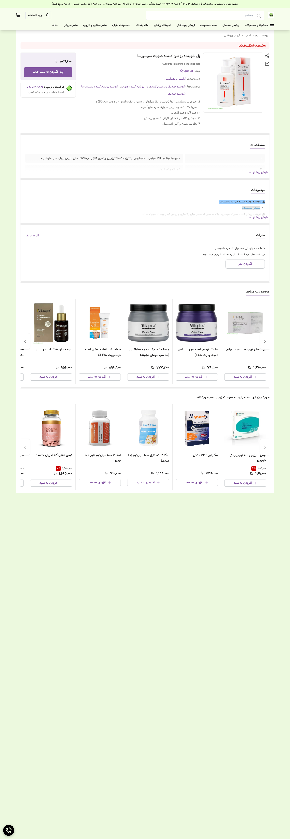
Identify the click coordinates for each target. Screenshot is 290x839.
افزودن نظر (32, 235)
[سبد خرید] (18, 15)
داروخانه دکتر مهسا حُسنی (257, 35)
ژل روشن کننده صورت (134, 86)
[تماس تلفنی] (8, 830)
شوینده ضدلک (176, 93)
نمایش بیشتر (261, 172)
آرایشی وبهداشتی (232, 35)
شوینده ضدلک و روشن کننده (168, 86)
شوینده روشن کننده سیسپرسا (100, 86)
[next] (25, 341)
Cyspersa (186, 71)
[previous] (265, 341)
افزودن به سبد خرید (45, 72)
